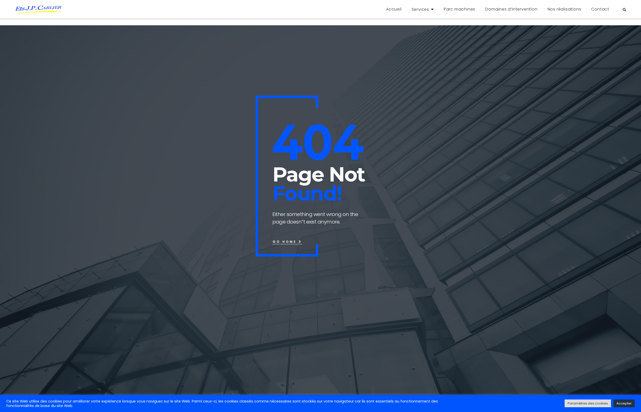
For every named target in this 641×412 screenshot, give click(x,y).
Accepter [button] (624, 403)
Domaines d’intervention (511, 9)
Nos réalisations (564, 9)
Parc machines (459, 9)
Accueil (394, 9)
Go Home (286, 242)
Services (420, 9)
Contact (600, 9)
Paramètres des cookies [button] (588, 403)
